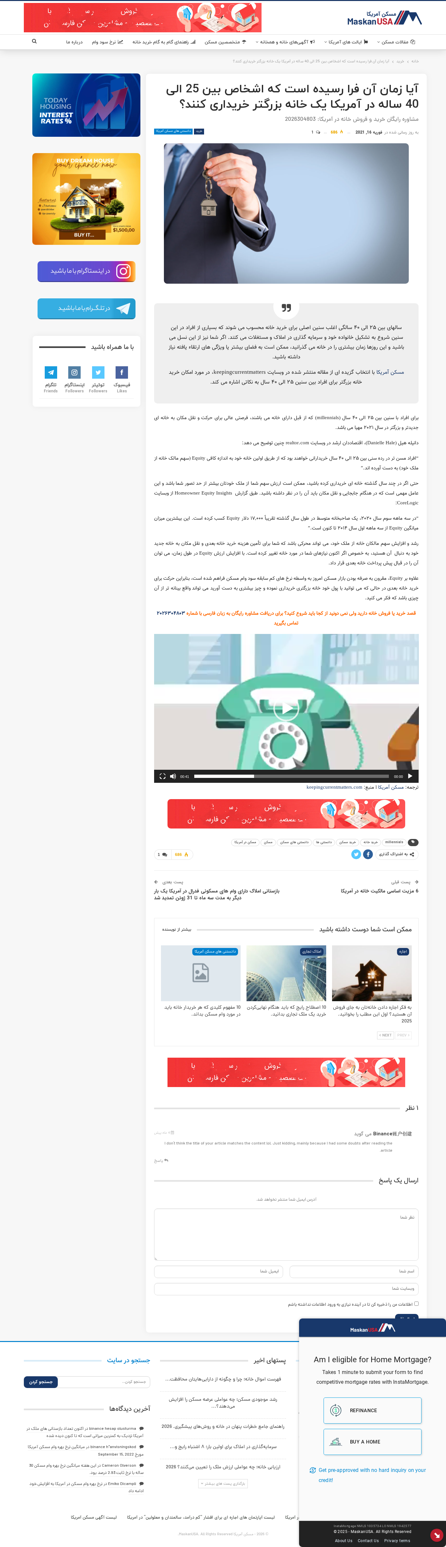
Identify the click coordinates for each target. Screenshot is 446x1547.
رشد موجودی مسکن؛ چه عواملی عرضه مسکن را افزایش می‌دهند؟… (223, 1403)
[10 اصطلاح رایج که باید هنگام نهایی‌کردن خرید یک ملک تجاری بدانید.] (286, 973)
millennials (394, 842)
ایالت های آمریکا (345, 42)
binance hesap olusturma (112, 1429)
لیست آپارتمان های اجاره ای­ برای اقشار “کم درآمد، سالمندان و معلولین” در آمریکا (201, 1517)
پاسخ (159, 1161)
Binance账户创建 (392, 1134)
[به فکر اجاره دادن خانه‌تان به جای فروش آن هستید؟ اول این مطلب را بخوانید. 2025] (372, 973)
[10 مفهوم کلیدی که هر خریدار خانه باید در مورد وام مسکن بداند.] (201, 973)
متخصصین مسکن (222, 42)
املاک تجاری (311, 952)
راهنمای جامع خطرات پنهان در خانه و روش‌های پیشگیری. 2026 (223, 1427)
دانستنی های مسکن (294, 842)
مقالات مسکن (395, 42)
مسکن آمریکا (390, 372)
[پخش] (410, 776)
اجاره (403, 952)
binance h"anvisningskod (113, 1447)
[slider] (291, 776)
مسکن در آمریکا (245, 842)
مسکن (268, 842)
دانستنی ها (324, 842)
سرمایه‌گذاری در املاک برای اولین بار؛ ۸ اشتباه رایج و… (223, 1447)
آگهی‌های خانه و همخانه (284, 42)
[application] (286, 708)
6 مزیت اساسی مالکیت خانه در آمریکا (380, 891)
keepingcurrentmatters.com (334, 787)
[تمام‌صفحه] (162, 776)
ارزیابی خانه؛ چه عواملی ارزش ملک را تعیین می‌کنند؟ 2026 (223, 1467)
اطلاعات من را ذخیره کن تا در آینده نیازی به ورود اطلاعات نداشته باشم (350, 1305)
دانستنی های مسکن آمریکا (173, 131)
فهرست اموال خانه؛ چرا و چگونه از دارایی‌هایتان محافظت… (223, 1379)
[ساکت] (173, 776)
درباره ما (74, 42)
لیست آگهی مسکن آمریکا (94, 1517)
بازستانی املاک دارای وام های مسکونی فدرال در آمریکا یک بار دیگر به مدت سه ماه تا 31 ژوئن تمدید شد (216, 894)
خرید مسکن (347, 842)
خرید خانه (370, 842)
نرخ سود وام (104, 42)
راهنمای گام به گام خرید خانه (161, 42)
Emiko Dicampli (122, 1484)
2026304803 (171, 613)
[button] (286, 708)
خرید (199, 131)
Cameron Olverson (119, 1466)
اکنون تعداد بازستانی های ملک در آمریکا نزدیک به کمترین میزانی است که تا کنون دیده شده (85, 1432)
